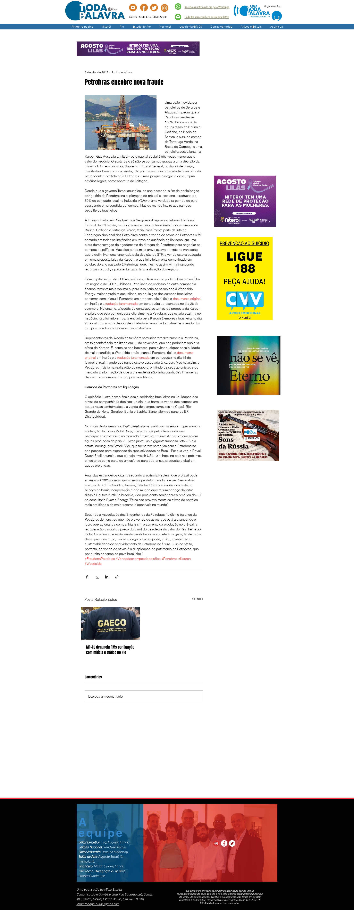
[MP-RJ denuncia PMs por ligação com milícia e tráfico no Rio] (110, 623)
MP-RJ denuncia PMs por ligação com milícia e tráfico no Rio (110, 649)
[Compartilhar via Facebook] (87, 577)
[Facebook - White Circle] (224, 843)
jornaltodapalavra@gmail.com (98, 904)
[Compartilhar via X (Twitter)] (97, 577)
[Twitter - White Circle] (232, 843)
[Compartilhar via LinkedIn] (107, 577)
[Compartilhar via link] (117, 577)
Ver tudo (197, 599)
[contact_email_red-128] (216, 843)
